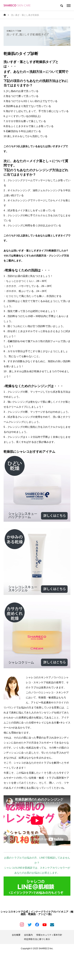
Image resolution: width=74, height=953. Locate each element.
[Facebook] (37, 924)
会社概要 (16, 935)
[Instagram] (22, 924)
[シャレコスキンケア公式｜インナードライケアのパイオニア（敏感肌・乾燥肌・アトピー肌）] (17, 5)
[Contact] (52, 924)
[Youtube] (45, 924)
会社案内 (28, 935)
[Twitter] (29, 924)
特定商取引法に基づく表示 (37, 939)
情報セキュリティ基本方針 (49, 935)
